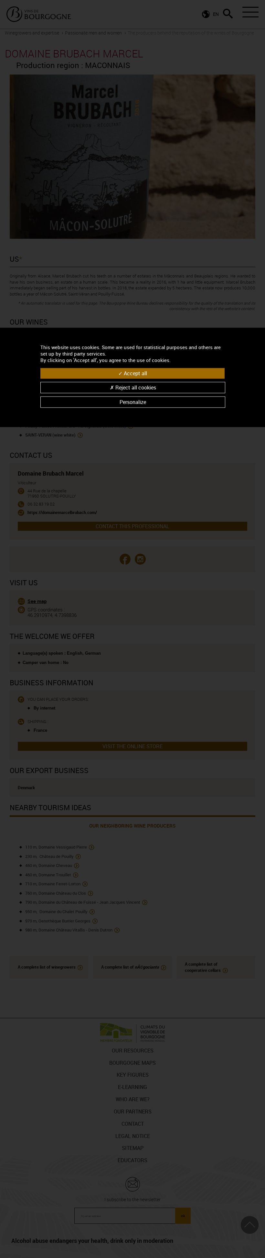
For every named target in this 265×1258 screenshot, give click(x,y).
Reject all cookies (135, 387)
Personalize (133, 402)
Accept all (134, 373)
